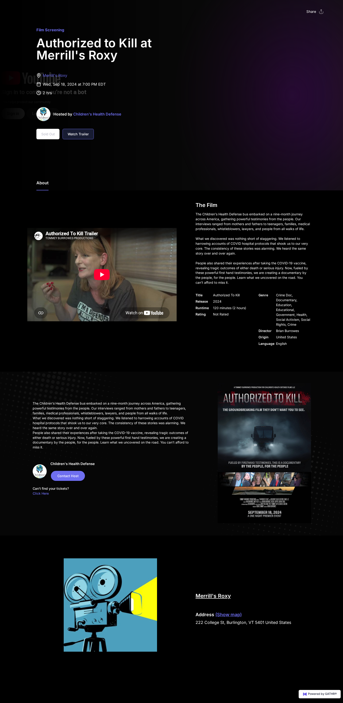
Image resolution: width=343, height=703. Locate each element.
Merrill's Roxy (55, 75)
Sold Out (48, 134)
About (42, 182)
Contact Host (68, 476)
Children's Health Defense (97, 114)
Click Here (41, 493)
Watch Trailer (78, 134)
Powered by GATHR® (322, 694)
